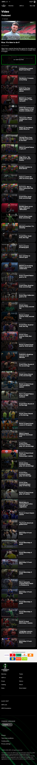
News (20, 677)
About (21, 684)
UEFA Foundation (6, 708)
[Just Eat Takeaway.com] (30, 655)
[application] (18, 30)
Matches (3, 674)
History (21, 681)
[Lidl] (12, 658)
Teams (21, 674)
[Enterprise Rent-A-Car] (18, 655)
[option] (18, 60)
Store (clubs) (22, 688)
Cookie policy (5, 741)
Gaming (3, 684)
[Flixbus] (24, 658)
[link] (11, 5)
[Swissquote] (24, 655)
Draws (3, 681)
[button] (32, 5)
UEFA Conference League (3, 6)
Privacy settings (5, 744)
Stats (2, 688)
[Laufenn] (6, 655)
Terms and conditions (7, 738)
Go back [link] (5, 18)
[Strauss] (12, 655)
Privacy (3, 735)
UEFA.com (4, 704)
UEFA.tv (3, 677)
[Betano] (18, 658)
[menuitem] (12, 5)
